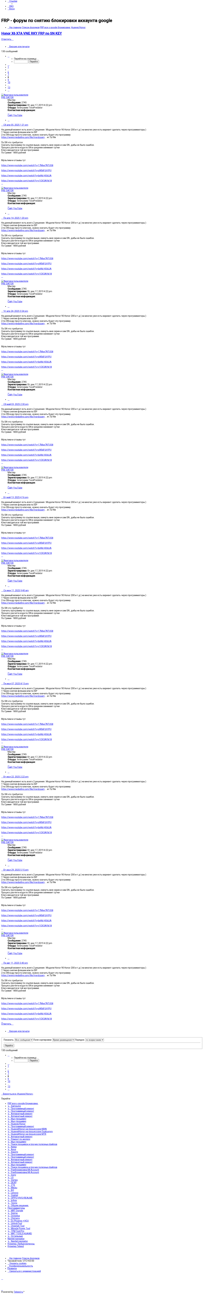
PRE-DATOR (7, 97)
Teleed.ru (18, 1292)
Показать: (9, 1040)
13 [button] (9, 87)
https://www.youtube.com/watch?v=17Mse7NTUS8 (27, 165)
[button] (8, 56)
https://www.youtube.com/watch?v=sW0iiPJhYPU (26, 170)
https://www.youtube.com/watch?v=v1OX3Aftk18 (26, 180)
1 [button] (8, 67)
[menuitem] (11, 6)
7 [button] (8, 75)
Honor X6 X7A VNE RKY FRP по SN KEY (31, 33)
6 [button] (8, 72)
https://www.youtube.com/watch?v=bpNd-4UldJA (26, 175)
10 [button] (9, 82)
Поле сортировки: (42, 1040)
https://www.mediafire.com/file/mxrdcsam (23, 137)
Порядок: (80, 1040)
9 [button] (8, 80)
